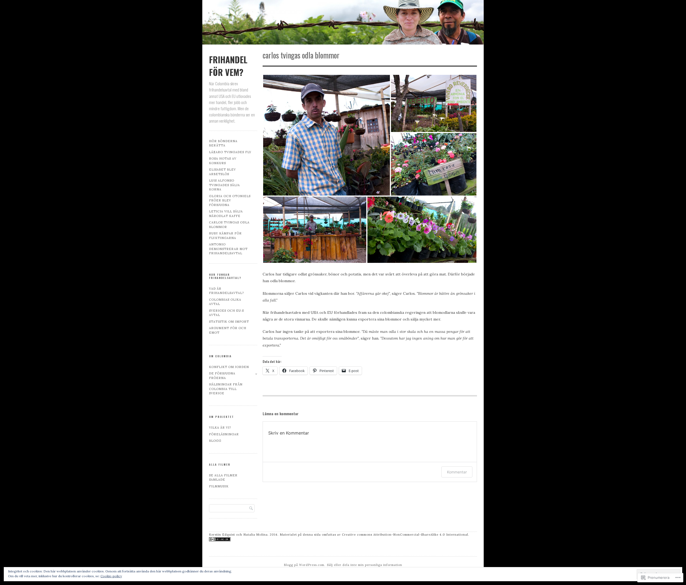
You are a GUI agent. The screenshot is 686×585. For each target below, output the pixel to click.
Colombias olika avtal (225, 302)
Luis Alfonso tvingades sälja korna (224, 185)
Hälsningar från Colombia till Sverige (226, 388)
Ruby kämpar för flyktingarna (225, 235)
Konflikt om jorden (229, 367)
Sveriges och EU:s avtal (226, 313)
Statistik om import (229, 321)
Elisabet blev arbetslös (222, 172)
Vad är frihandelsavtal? (226, 291)
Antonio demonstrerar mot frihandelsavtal (228, 248)
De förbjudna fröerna (222, 375)
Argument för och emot (227, 330)
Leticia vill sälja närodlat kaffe (226, 213)
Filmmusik (219, 486)
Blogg (215, 441)
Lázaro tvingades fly (230, 152)
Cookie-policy (111, 576)
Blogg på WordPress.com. (304, 565)
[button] (326, 135)
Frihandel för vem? (228, 65)
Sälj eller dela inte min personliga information (364, 565)
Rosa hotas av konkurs (222, 161)
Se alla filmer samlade (223, 477)
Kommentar (457, 472)
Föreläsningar (224, 434)
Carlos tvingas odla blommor (229, 224)
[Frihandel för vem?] (343, 23)
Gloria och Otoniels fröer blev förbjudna (230, 200)
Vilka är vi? (220, 427)
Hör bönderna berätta (223, 143)
